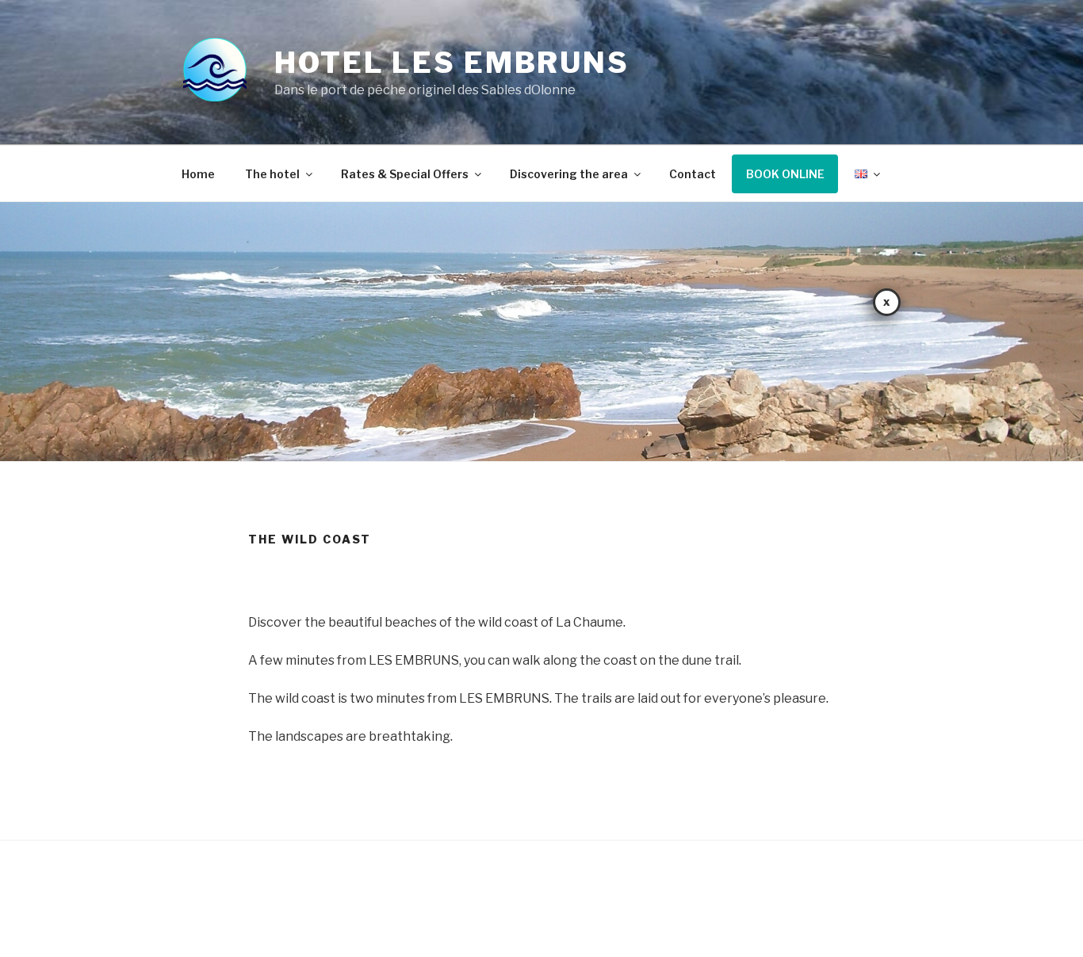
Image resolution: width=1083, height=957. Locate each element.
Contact (692, 174)
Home (198, 174)
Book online (785, 174)
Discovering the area (569, 174)
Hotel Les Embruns (452, 62)
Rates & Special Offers (405, 174)
